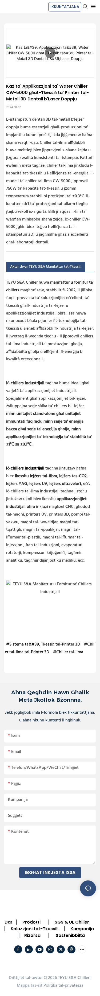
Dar (9, 922)
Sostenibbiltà (70, 935)
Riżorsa (32, 935)
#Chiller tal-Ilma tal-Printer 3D (50, 648)
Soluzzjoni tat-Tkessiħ (34, 929)
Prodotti (31, 922)
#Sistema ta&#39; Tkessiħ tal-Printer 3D (43, 644)
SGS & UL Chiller (72, 922)
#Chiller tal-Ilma (68, 652)
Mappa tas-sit (29, 985)
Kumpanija (82, 929)
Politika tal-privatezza (63, 985)
